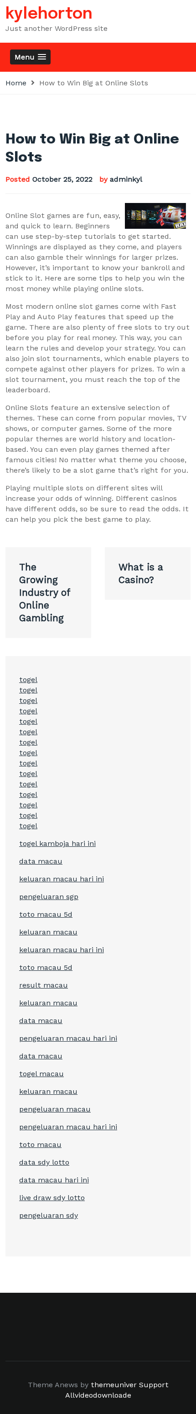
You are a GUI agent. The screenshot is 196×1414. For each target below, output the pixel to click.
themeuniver (114, 1384)
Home (15, 83)
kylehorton (49, 14)
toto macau (40, 1144)
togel (28, 679)
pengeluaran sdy (48, 1215)
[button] (30, 56)
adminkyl (126, 179)
